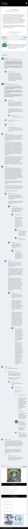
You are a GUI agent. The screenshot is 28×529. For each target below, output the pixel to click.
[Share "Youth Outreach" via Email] (20, 32)
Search (2, 465)
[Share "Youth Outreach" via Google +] (11, 32)
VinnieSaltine (13, 242)
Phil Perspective (10, 193)
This (5, 84)
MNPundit (13, 115)
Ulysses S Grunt (17, 387)
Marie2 (9, 100)
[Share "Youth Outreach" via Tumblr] (13, 32)
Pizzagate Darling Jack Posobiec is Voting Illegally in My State (8, 491)
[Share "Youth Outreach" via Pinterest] (14, 32)
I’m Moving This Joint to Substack (5, 486)
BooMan (9, 43)
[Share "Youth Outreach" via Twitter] (10, 32)
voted (9, 15)
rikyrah (6, 366)
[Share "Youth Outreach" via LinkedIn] (16, 32)
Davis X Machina (10, 371)
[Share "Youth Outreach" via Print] (21, 32)
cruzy (5, 439)
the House (10, 59)
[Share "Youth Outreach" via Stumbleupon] (18, 32)
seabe (5, 166)
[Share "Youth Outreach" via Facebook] (9, 32)
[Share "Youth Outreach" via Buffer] (17, 32)
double (18, 22)
